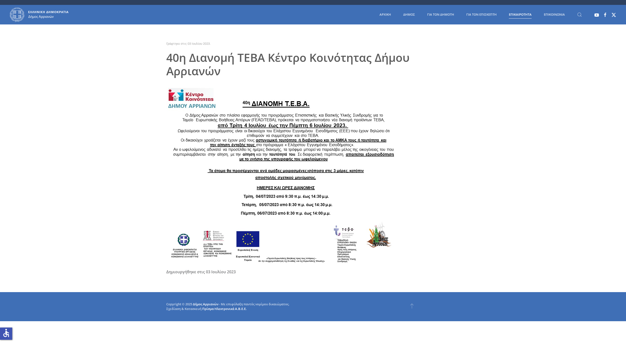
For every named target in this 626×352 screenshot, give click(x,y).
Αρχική (385, 14)
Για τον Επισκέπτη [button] (481, 14)
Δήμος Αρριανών (205, 304)
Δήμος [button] (409, 14)
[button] (579, 14)
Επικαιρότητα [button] (520, 14)
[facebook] (605, 14)
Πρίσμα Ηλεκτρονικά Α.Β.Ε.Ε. (224, 309)
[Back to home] (39, 14)
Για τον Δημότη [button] (440, 14)
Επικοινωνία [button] (554, 14)
